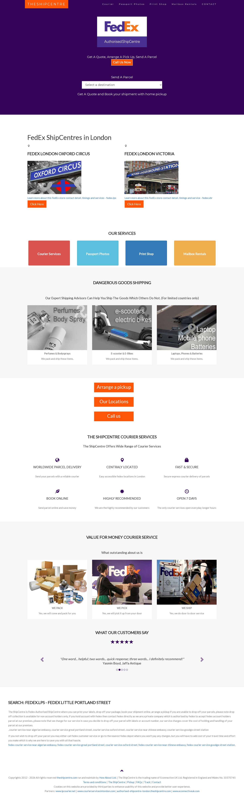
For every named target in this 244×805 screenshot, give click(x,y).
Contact (156, 782)
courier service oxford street (121, 744)
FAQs (139, 782)
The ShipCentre (116, 782)
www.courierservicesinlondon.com (96, 791)
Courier (108, 4)
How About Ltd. (107, 777)
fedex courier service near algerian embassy (32, 744)
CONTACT (209, 4)
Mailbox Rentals (184, 4)
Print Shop (158, 4)
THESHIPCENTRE (46, 4)
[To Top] (122, 771)
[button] (41, 658)
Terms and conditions (94, 782)
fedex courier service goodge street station (211, 744)
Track (147, 782)
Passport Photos (132, 4)
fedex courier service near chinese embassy (162, 744)
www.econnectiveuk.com (186, 791)
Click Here (37, 204)
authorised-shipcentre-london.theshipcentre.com (144, 791)
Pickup (130, 782)
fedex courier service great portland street (81, 744)
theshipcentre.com (67, 777)
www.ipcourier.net (66, 791)
